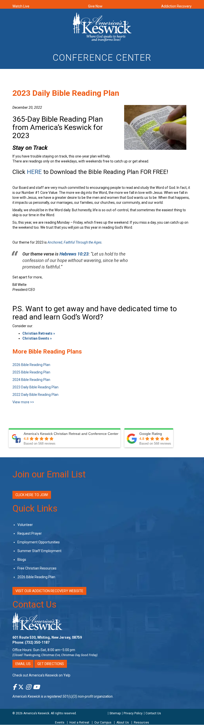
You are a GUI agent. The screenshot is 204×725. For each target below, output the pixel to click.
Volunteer (25, 525)
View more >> (23, 402)
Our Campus (102, 722)
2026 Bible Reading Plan (36, 577)
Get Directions (50, 664)
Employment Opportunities (38, 542)
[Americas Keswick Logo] (102, 27)
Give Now (95, 6)
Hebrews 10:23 (74, 254)
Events (59, 722)
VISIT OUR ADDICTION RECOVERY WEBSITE (49, 591)
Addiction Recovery (176, 6)
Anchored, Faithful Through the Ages (75, 242)
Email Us (23, 664)
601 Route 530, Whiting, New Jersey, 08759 (47, 637)
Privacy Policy (133, 713)
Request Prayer (29, 533)
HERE (34, 171)
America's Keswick (26, 696)
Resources (141, 722)
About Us (122, 722)
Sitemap (115, 713)
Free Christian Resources (36, 568)
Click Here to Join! (31, 495)
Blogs (21, 560)
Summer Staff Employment (39, 551)
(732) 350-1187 (37, 642)
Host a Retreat (79, 722)
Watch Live (20, 6)
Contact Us (34, 604)
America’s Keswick (36, 713)
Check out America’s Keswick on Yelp (41, 675)
